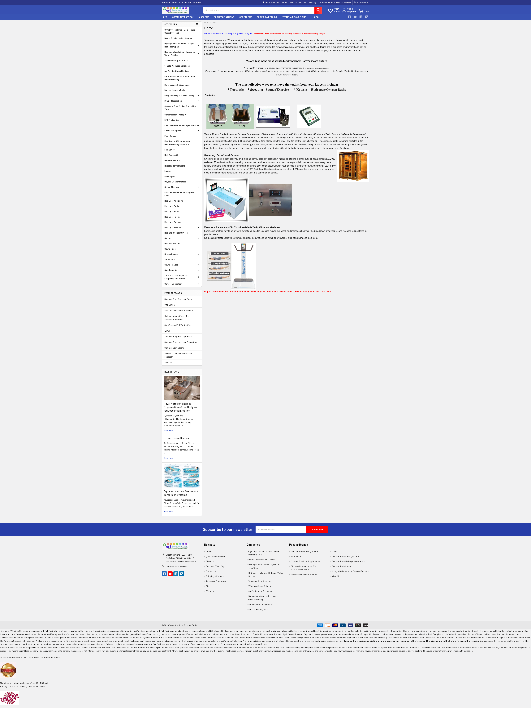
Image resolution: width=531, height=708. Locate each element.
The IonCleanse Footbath (216, 134)
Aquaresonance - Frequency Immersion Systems (181, 493)
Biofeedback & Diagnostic (176, 85)
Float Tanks (170, 136)
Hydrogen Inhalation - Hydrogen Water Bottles (179, 53)
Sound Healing (171, 264)
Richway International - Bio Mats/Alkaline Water (176, 318)
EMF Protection (171, 120)
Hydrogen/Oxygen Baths (328, 89)
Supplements (170, 270)
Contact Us (245, 17)
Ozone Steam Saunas (176, 438)
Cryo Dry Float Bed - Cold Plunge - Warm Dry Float (180, 31)
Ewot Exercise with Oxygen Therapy (181, 125)
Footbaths (237, 89)
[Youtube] (355, 16)
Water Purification (173, 284)
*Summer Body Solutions (176, 60)
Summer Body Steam (174, 347)
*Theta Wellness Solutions (177, 66)
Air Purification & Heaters (176, 71)
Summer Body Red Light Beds (178, 299)
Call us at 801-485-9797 (176, 566)
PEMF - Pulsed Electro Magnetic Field (179, 194)
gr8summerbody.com (183, 17)
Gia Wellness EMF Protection (177, 325)
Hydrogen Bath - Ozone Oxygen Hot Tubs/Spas (179, 45)
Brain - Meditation (173, 101)
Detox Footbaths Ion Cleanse (178, 38)
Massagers (169, 176)
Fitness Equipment (173, 130)
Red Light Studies (172, 227)
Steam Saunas (171, 254)
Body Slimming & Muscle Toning (179, 95)
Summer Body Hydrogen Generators (180, 342)
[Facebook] (349, 16)
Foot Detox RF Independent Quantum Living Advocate (177, 143)
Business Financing (224, 17)
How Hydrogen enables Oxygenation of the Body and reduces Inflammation (181, 407)
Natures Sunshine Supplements (178, 310)
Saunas (167, 238)
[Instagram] (366, 16)
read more (168, 430)
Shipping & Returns (267, 17)
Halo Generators (172, 160)
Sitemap (210, 591)
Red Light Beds (171, 206)
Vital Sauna (169, 304)
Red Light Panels (172, 217)
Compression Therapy (175, 114)
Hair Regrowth (171, 155)
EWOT (167, 330)
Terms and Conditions (294, 17)
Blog (316, 17)
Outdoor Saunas (172, 243)
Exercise (283, 89)
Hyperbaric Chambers (174, 165)
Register (351, 11)
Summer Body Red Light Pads (178, 336)
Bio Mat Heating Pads (174, 90)
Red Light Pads (171, 211)
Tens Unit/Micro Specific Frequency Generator (176, 277)
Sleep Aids (169, 259)
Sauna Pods (170, 249)
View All (168, 362)
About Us (204, 17)
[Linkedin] (360, 16)
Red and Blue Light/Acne (176, 232)
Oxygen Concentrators (175, 181)
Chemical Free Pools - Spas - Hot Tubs (180, 108)
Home (164, 17)
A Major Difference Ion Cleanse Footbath (178, 355)
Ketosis (302, 89)
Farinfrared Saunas (228, 155)
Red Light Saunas (172, 222)
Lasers (167, 171)
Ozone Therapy (171, 187)
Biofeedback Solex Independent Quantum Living (179, 78)
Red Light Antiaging (173, 200)
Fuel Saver (169, 149)
